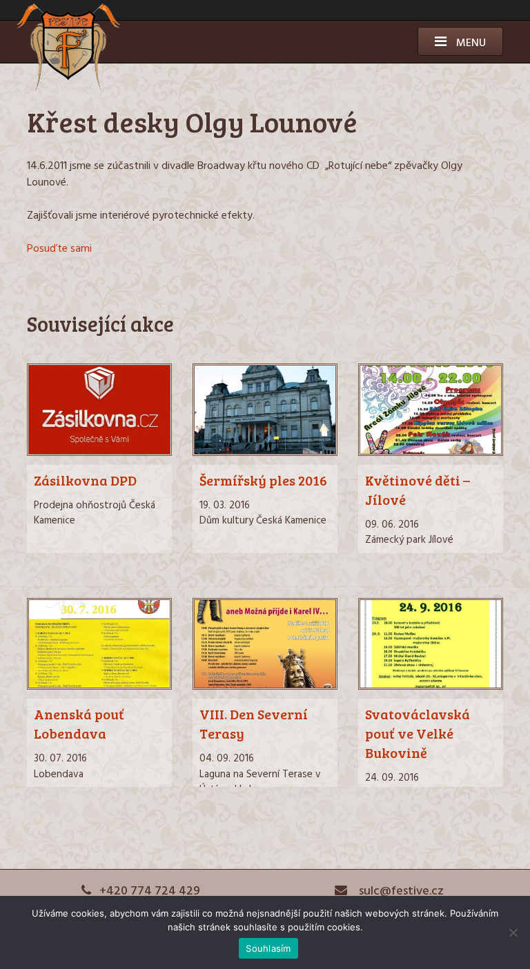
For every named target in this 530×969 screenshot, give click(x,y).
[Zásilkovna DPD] (99, 453)
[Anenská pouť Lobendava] (99, 687)
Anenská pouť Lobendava (79, 723)
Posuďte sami (59, 249)
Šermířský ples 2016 (263, 480)
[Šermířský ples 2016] (265, 453)
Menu (469, 43)
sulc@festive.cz (400, 891)
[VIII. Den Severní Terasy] (265, 687)
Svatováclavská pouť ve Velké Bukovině (417, 733)
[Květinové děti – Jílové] (430, 453)
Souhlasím (268, 948)
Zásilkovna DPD (85, 480)
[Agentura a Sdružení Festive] (68, 89)
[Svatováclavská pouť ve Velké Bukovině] (430, 687)
